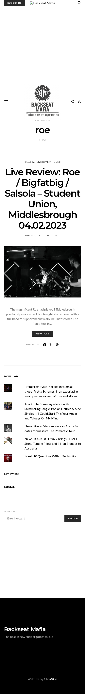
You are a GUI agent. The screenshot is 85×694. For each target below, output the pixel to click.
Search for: (11, 511)
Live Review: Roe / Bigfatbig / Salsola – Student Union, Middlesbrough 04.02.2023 (42, 198)
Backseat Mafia (25, 629)
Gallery (29, 162)
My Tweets (11, 473)
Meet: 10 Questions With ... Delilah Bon (51, 456)
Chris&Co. (51, 679)
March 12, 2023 (33, 235)
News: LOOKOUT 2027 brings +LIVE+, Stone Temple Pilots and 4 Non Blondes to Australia (53, 443)
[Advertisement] (42, 50)
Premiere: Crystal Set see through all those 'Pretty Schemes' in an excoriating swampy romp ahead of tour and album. (51, 391)
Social (9, 486)
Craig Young (52, 235)
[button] (79, 101)
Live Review (44, 162)
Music (57, 162)
